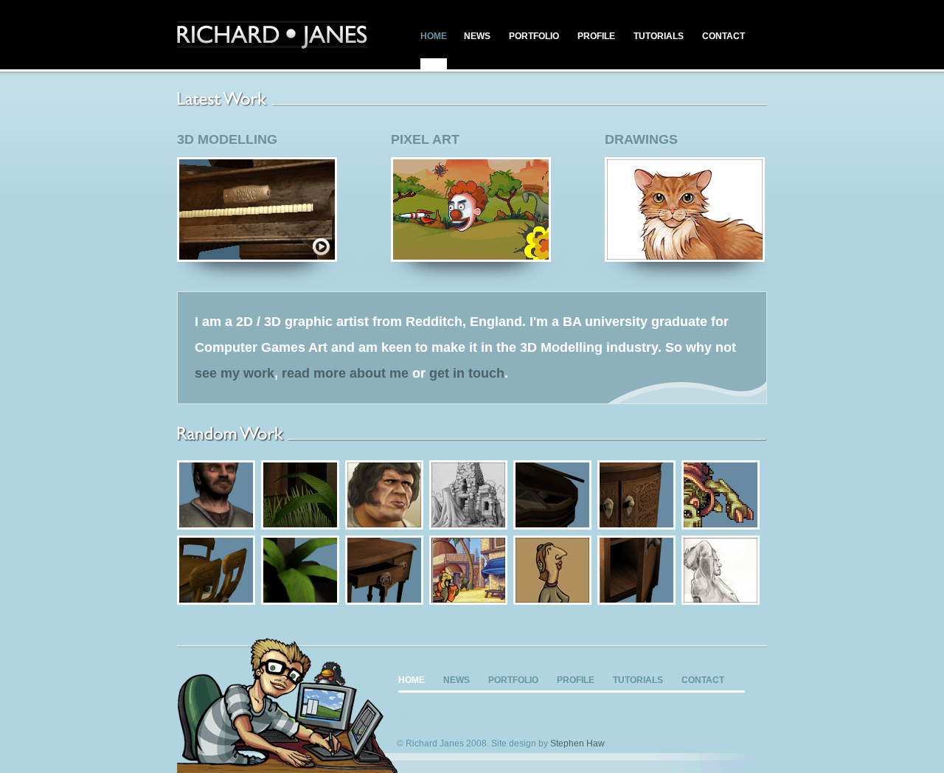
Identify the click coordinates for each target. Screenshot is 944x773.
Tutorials (659, 36)
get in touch (466, 373)
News (477, 36)
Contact (723, 36)
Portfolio (534, 36)
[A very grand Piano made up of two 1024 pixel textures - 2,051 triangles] (257, 257)
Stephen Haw (577, 743)
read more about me (345, 373)
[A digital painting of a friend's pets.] (685, 257)
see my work (234, 373)
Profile (596, 36)
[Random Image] (216, 524)
